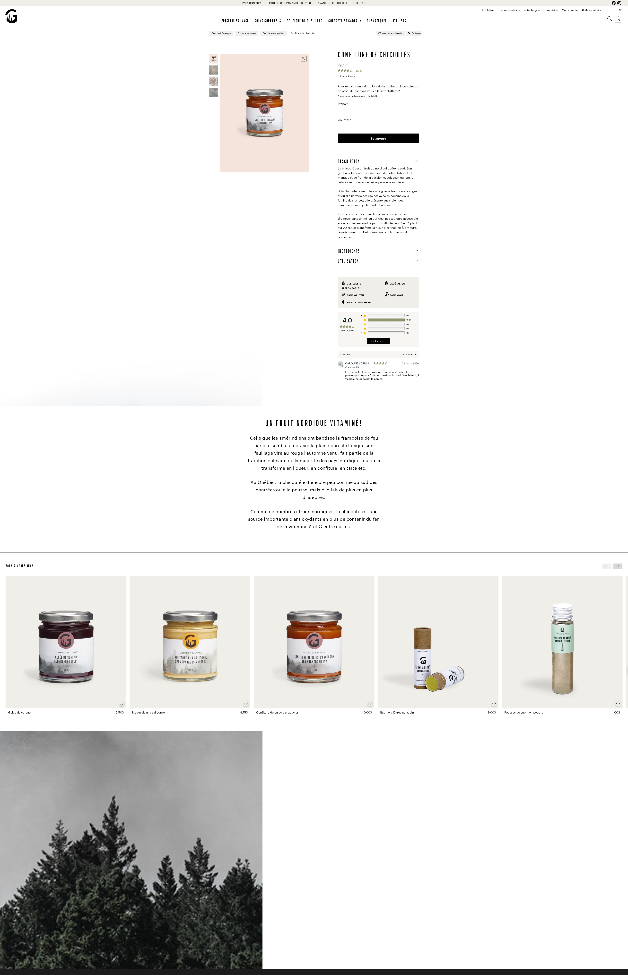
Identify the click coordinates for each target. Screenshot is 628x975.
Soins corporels (268, 20)
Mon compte (570, 10)
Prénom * (344, 104)
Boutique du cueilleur (305, 20)
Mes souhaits (593, 10)
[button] (609, 18)
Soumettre (378, 138)
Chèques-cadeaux (508, 10)
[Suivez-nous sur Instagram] (619, 3)
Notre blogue (531, 10)
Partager (416, 33)
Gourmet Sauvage (221, 33)
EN (619, 10)
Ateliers (400, 20)
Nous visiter (551, 10)
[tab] (378, 161)
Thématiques (377, 20)
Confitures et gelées (273, 33)
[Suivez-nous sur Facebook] (614, 3)
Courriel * (344, 120)
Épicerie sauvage (235, 20)
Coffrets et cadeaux (345, 20)
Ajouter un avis (378, 341)
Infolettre (488, 10)
